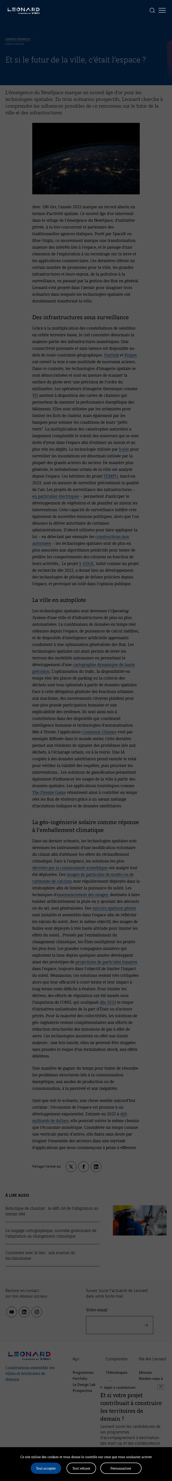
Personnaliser (120, 1468)
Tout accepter (46, 1468)
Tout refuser (81, 1468)
